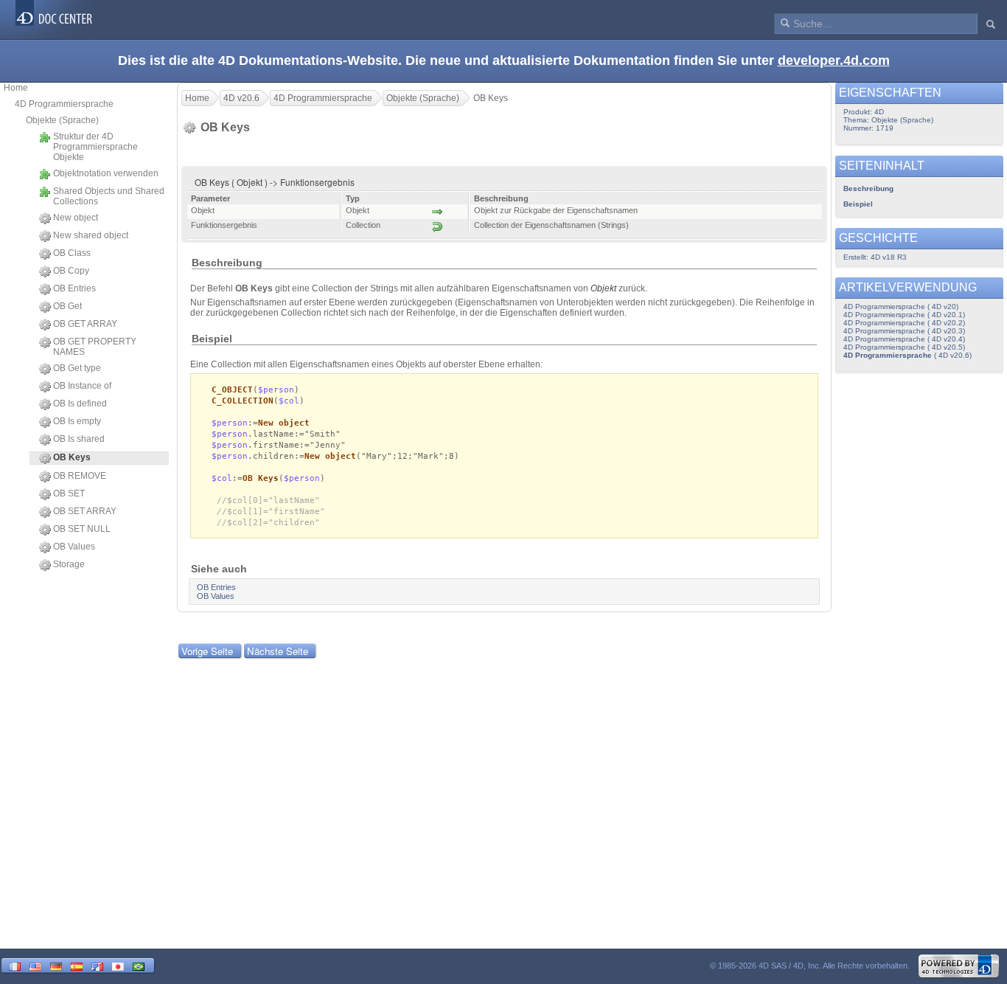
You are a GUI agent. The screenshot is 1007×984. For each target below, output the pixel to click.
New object (75, 217)
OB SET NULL (82, 529)
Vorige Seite (207, 651)
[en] (35, 965)
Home (16, 88)
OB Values (74, 546)
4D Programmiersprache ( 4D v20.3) (904, 331)
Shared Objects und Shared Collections (108, 196)
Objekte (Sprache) (62, 120)
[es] (77, 965)
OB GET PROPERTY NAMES (94, 346)
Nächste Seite (277, 651)
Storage (69, 564)
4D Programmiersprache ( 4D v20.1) (904, 315)
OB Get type (77, 368)
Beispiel (858, 204)
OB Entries (74, 288)
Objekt (603, 288)
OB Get (67, 306)
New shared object (90, 235)
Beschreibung (868, 188)
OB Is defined (80, 403)
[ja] (118, 965)
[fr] (15, 965)
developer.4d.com (834, 60)
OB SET (69, 493)
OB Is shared (79, 439)
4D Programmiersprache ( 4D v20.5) (904, 347)
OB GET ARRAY (85, 324)
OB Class (72, 253)
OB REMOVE (79, 476)
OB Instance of (82, 386)
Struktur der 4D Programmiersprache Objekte (95, 146)
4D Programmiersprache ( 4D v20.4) (904, 339)
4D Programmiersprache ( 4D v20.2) (904, 323)
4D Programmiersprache (64, 104)
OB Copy (71, 271)
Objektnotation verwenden (105, 173)
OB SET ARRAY (84, 511)
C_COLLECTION (242, 401)
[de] (56, 965)
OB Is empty (77, 421)
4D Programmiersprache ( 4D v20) (900, 306)
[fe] (97, 965)
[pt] (138, 965)
